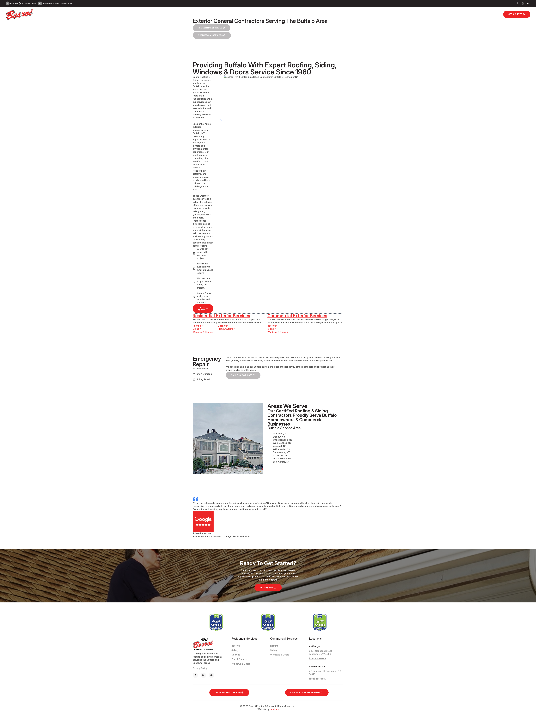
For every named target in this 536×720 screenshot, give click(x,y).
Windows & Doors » (203, 332)
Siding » (197, 328)
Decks (421, 14)
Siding (409, 14)
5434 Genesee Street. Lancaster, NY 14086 (320, 652)
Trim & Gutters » (226, 328)
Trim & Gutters (436, 14)
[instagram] (523, 3)
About (492, 14)
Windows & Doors (460, 14)
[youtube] (528, 3)
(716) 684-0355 (317, 658)
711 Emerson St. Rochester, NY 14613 (325, 672)
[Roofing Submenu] (402, 14)
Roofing (396, 14)
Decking (235, 654)
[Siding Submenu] (414, 14)
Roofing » (198, 325)
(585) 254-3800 (317, 678)
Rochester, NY (317, 666)
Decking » (223, 325)
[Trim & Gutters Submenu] (446, 14)
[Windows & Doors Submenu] (471, 14)
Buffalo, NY (315, 646)
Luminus (274, 709)
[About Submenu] (497, 14)
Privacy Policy (200, 668)
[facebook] (517, 3)
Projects (480, 14)
